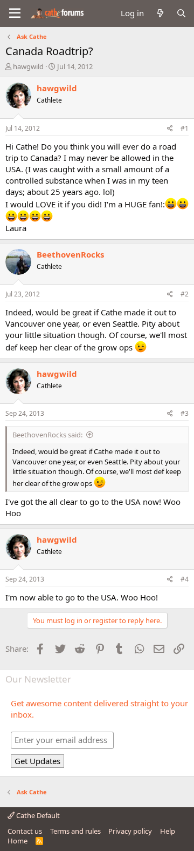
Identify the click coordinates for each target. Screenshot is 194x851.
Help (167, 831)
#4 (185, 579)
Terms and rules (75, 831)
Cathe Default (37, 815)
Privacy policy (130, 831)
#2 (185, 294)
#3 (185, 413)
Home (17, 841)
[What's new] (159, 13)
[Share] (170, 129)
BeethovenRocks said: (47, 435)
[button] (14, 13)
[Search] (181, 13)
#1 (185, 128)
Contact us (25, 831)
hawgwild (28, 66)
